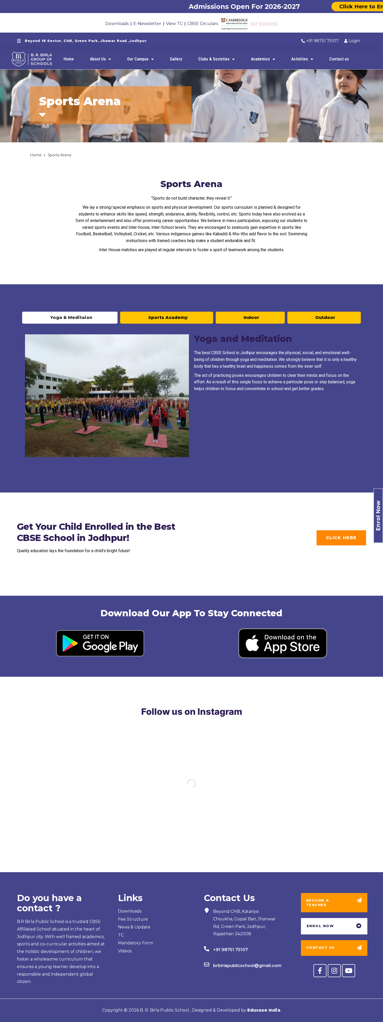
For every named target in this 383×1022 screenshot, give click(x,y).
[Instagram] (334, 970)
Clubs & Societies (214, 59)
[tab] (70, 318)
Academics (260, 59)
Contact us (339, 59)
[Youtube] (348, 970)
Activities (299, 59)
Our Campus (138, 59)
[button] (341, 537)
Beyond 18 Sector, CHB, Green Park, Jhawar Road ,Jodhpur (86, 41)
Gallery (176, 59)
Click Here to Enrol (333, 6)
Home (69, 59)
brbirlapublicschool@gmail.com (247, 965)
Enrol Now (378, 515)
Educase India (263, 1010)
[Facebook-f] (319, 970)
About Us (98, 59)
